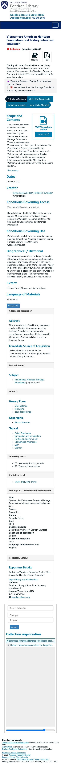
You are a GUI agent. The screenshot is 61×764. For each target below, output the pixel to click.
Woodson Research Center (23, 14)
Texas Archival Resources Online (15, 742)
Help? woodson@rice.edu (27, 16)
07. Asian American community (29, 463)
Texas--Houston (22, 422)
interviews (19, 408)
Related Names (16, 365)
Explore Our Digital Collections (14, 749)
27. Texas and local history (27, 466)
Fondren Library (8, 757)
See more (12, 170)
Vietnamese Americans (26, 441)
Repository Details (18, 557)
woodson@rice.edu (21, 597)
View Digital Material (39, 104)
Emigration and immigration (28, 435)
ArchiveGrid (7, 746)
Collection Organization (40, 99)
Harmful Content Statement (14, 752)
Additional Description (20, 310)
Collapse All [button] (13, 305)
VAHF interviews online (25, 481)
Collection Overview (17, 99)
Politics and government (26, 438)
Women (18, 447)
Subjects (13, 391)
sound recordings (23, 411)
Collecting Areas (17, 456)
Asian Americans (23, 432)
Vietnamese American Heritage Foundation (33, 192)
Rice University (22, 757)
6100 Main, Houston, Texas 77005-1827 (33, 759)
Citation (34, 59)
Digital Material (17, 475)
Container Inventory (17, 104)
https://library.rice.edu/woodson (23, 579)
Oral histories (21, 405)
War (17, 444)
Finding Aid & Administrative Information (30, 490)
